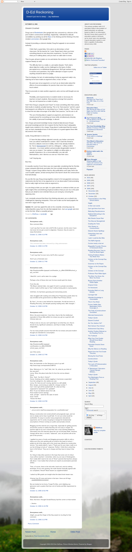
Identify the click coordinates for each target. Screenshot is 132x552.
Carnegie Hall (92, 295)
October (91, 196)
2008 (89, 183)
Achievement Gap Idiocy (96, 328)
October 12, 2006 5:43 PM (38, 401)
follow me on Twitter (100, 67)
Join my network (96, 80)
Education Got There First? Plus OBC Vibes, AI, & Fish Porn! (95, 101)
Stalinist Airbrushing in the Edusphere (96, 214)
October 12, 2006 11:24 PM (39, 506)
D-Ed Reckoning (39, 12)
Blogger (89, 544)
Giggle (90, 203)
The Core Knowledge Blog (96, 126)
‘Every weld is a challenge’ (95, 136)
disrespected (41, 146)
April (90, 396)
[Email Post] (51, 214)
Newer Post (30, 532)
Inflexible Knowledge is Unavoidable (95, 298)
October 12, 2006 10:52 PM (39, 491)
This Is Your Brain (94, 302)
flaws (49, 37)
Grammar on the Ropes (96, 263)
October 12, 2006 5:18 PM (38, 306)
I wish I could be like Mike (96, 238)
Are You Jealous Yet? (95, 323)
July (89, 388)
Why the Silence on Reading (97, 349)
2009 (89, 180)
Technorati (89, 410)
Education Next (92, 108)
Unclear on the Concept (96, 271)
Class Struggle (92, 159)
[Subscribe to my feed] (85, 51)
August (90, 385)
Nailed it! (89, 154)
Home (53, 532)
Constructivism (93, 359)
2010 (89, 177)
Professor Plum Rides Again (97, 273)
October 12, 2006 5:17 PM (38, 261)
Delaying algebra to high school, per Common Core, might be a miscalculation (95, 162)
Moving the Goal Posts (95, 356)
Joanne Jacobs (92, 134)
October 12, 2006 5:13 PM (38, 246)
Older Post (75, 532)
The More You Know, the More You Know (96, 277)
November (92, 193)
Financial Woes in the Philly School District (97, 199)
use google (68, 209)
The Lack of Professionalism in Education (97, 365)
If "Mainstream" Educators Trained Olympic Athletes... (96, 370)
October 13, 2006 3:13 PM (38, 519)
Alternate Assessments (95, 315)
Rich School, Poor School (96, 326)
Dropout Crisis (92, 285)
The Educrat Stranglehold (96, 221)
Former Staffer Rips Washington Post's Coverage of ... (95, 306)
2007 (89, 186)
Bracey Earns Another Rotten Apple (95, 281)
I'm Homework (92, 287)
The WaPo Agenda (94, 240)
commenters (35, 39)
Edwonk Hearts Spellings (96, 231)
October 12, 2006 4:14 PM (38, 234)
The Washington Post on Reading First (96, 378)
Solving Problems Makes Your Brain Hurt (96, 255)
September (92, 382)
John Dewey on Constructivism (93, 227)
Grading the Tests (94, 224)
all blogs (99, 415)
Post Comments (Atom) (42, 536)
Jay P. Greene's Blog (94, 118)
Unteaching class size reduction (95, 234)
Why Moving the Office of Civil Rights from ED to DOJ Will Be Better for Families (96, 111)
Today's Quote (93, 318)
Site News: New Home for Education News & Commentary (94, 144)
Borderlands (39, 32)
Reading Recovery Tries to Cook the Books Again (96, 251)
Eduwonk (90, 98)
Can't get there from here (96, 208)
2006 (89, 188)
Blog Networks (95, 83)
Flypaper (90, 169)
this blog (91, 415)
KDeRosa (99, 427)
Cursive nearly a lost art (96, 243)
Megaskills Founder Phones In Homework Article (97, 247)
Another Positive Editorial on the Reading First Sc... (97, 332)
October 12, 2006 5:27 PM (38, 354)
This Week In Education (95, 141)
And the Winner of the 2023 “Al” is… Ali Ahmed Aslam (96, 120)
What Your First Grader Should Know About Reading (95, 340)
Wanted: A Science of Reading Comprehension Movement (96, 128)
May (90, 393)
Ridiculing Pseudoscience (96, 211)
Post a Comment (33, 523)
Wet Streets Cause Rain (96, 218)
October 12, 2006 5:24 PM (38, 335)
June (90, 390)
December (92, 191)
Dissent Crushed (93, 320)
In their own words (94, 206)
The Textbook (92, 336)
